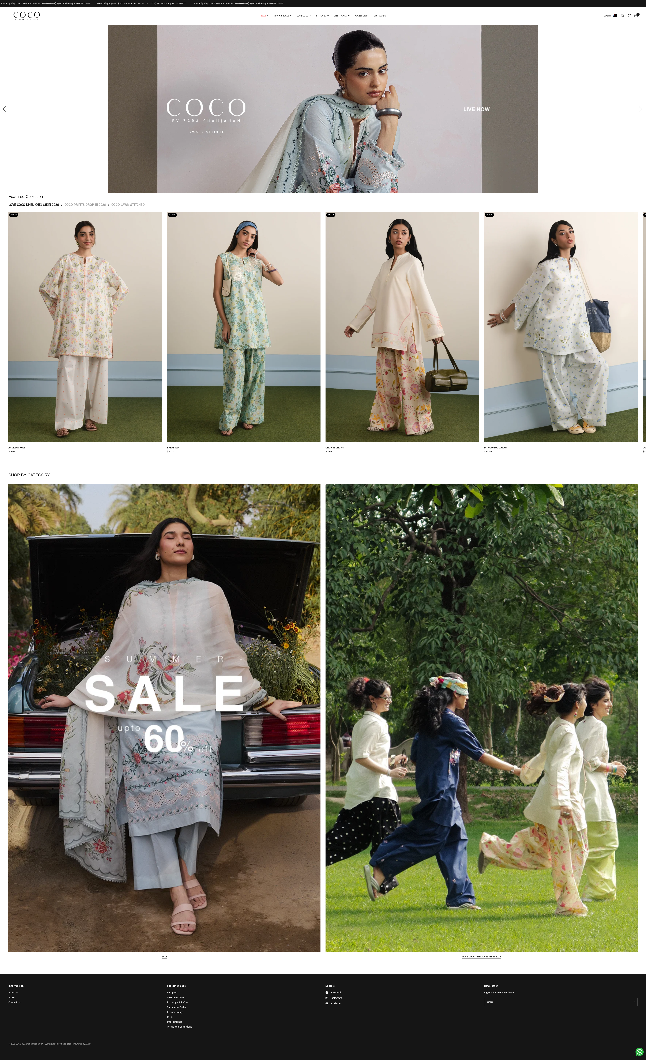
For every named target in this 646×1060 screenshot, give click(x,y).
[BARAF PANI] (244, 327)
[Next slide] (641, 109)
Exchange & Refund (178, 1002)
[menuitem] (264, 15)
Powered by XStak (82, 1044)
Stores (12, 997)
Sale (164, 956)
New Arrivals (281, 15)
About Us (13, 992)
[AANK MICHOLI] (85, 327)
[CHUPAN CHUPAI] (402, 327)
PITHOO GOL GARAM (495, 447)
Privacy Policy (175, 1012)
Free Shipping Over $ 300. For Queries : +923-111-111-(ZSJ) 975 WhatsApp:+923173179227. (139, 3)
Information (16, 986)
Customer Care (176, 986)
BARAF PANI (173, 447)
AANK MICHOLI (16, 447)
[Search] (622, 16)
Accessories (362, 15)
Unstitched (340, 15)
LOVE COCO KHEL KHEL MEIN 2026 (33, 205)
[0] (635, 16)
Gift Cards (380, 15)
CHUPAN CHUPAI (335, 447)
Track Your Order (176, 1007)
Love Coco (303, 15)
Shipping (172, 992)
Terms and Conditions (179, 1026)
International (174, 1021)
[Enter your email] (634, 1002)
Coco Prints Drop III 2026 (85, 205)
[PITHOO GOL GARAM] (561, 327)
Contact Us (14, 1002)
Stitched (321, 15)
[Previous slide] (5, 109)
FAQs (169, 1016)
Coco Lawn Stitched (128, 205)
